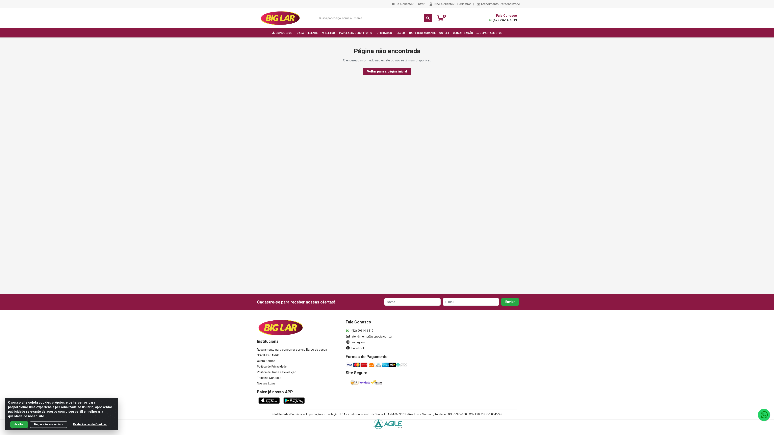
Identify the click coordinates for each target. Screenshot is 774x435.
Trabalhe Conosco (269, 378)
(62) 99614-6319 (505, 20)
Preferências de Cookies (90, 424)
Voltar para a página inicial (387, 71)
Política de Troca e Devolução (276, 372)
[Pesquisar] (428, 18)
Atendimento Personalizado (500, 4)
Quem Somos (266, 361)
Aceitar (19, 424)
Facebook (358, 348)
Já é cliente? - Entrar (410, 4)
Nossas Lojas (266, 383)
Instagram (358, 342)
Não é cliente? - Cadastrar (452, 4)
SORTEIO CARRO (268, 355)
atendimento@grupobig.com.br (371, 336)
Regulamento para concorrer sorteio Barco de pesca (292, 349)
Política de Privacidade (272, 366)
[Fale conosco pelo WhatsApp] (764, 415)
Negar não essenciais (48, 424)
